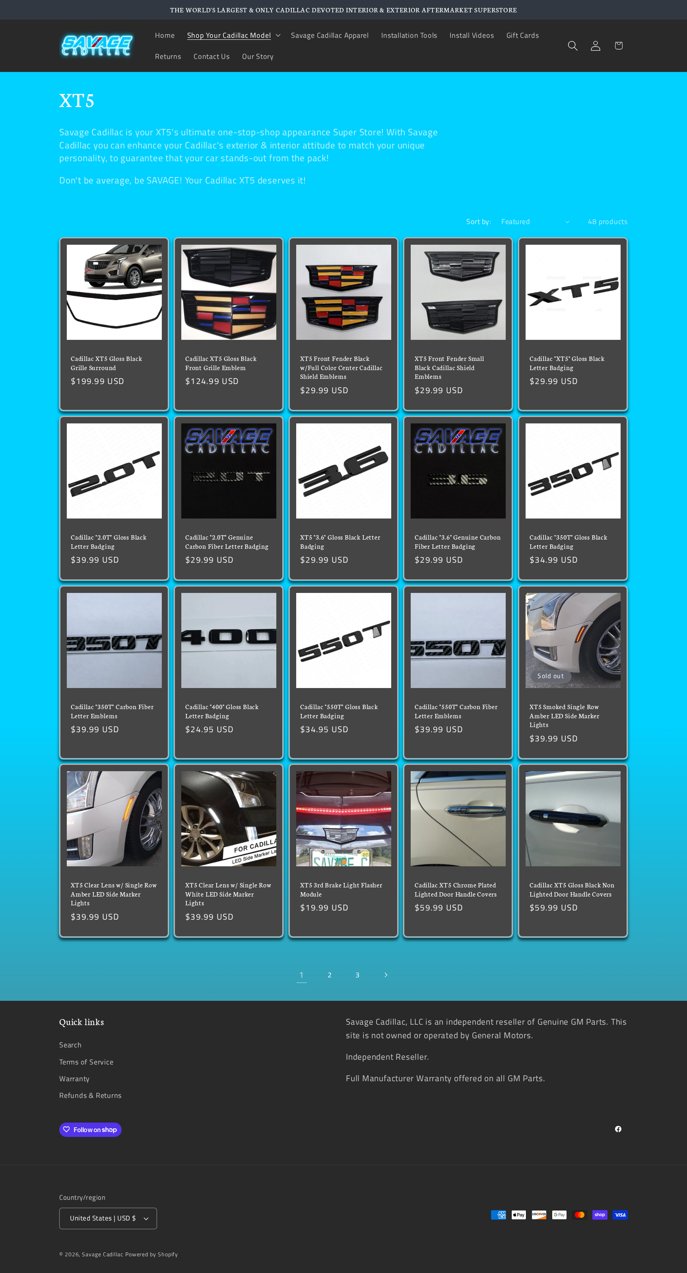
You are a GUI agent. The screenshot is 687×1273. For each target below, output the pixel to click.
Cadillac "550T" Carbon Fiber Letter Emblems (456, 711)
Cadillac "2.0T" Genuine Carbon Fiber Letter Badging (227, 541)
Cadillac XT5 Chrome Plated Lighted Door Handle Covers (456, 889)
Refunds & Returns (90, 1095)
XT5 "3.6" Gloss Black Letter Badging (340, 541)
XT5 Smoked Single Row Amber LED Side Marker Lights (565, 715)
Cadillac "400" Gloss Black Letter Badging (222, 711)
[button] (233, 35)
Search (70, 1044)
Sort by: (478, 221)
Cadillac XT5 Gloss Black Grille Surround (106, 363)
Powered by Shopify (151, 1254)
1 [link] (301, 974)
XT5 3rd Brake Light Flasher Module (341, 889)
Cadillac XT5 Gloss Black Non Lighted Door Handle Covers (572, 889)
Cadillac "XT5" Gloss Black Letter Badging (567, 363)
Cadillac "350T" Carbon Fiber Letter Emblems (112, 711)
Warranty (74, 1078)
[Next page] (385, 974)
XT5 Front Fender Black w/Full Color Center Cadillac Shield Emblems (341, 367)
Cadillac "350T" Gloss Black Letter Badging (568, 541)
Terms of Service (86, 1061)
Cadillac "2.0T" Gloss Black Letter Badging (109, 541)
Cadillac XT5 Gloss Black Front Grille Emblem (220, 363)
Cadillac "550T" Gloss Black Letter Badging (339, 711)
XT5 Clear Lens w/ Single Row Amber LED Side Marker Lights (114, 893)
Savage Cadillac (102, 1254)
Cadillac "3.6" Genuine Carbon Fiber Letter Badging (458, 541)
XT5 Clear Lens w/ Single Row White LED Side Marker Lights (228, 893)
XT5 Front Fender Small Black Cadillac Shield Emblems (449, 367)
